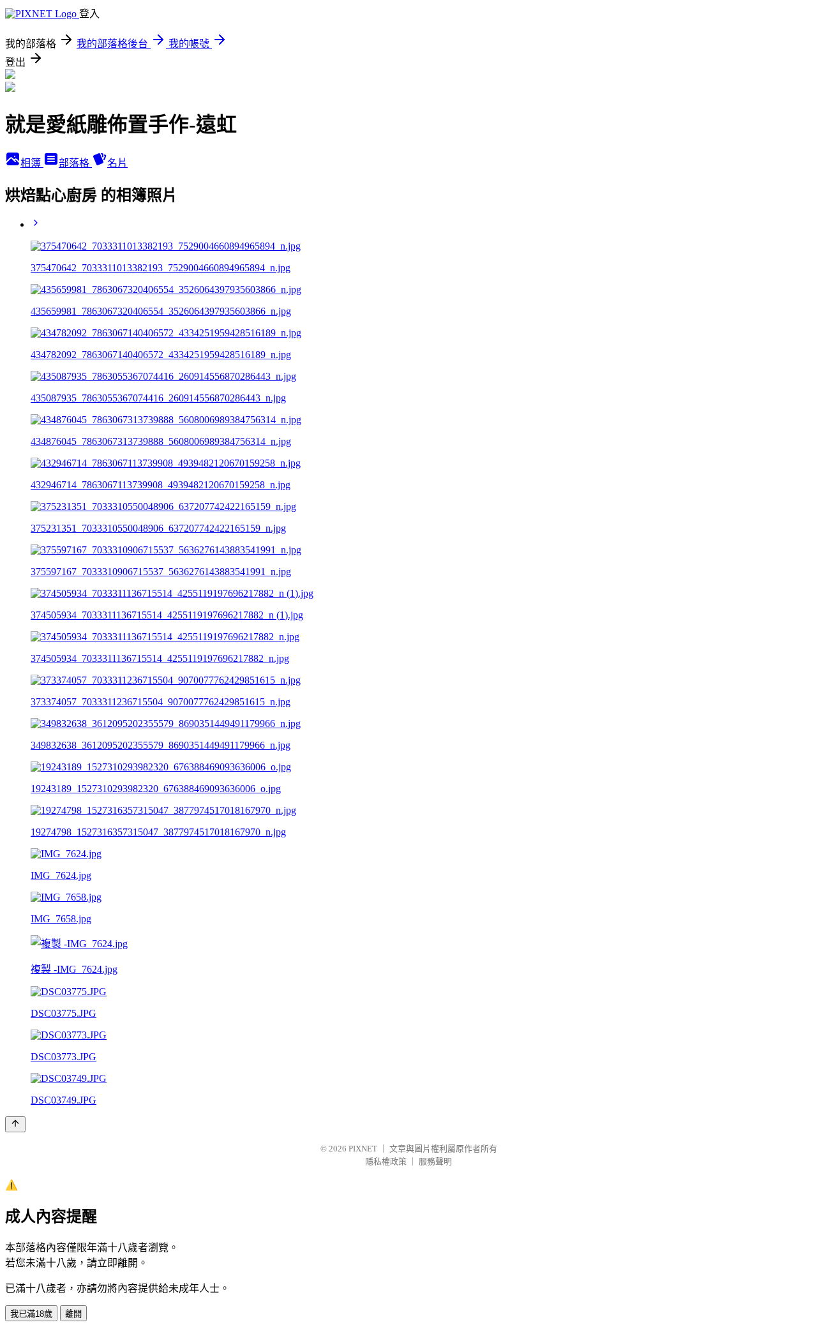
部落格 (75, 163)
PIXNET (363, 1148)
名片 (117, 163)
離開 (73, 1314)
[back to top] (15, 1124)
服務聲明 (435, 1161)
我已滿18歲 (31, 1314)
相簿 (31, 163)
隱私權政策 (386, 1161)
